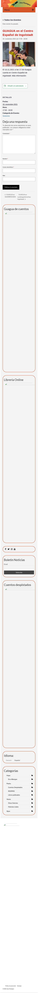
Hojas (8, 775)
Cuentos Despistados (15, 787)
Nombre (5, 158)
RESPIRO (11, 791)
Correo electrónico (8, 167)
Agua (8, 811)
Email (6, 564)
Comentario (6, 133)
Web (4, 175)
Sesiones (6, 116)
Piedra (9, 783)
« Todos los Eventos (12, 20)
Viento (9, 799)
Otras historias (13, 803)
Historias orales (13, 807)
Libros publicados (14, 795)
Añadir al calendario (15, 86)
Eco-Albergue (12, 779)
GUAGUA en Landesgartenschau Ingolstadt (24, 197)
